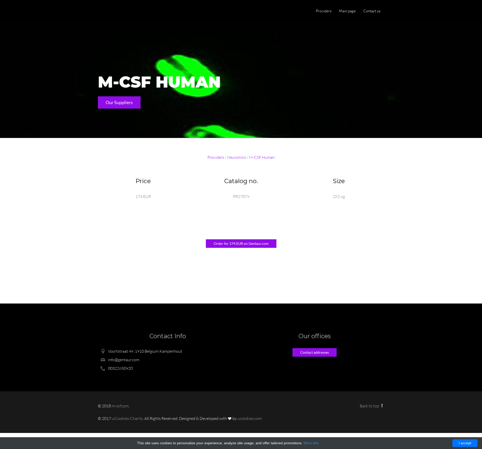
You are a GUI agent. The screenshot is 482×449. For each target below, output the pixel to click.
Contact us (371, 11)
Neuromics (236, 157)
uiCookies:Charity (127, 418)
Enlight (121, 11)
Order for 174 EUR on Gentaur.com (241, 243)
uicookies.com (249, 418)
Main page (347, 11)
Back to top (370, 405)
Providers (323, 11)
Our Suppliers (119, 102)
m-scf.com (120, 405)
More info (311, 443)
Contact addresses (314, 352)
